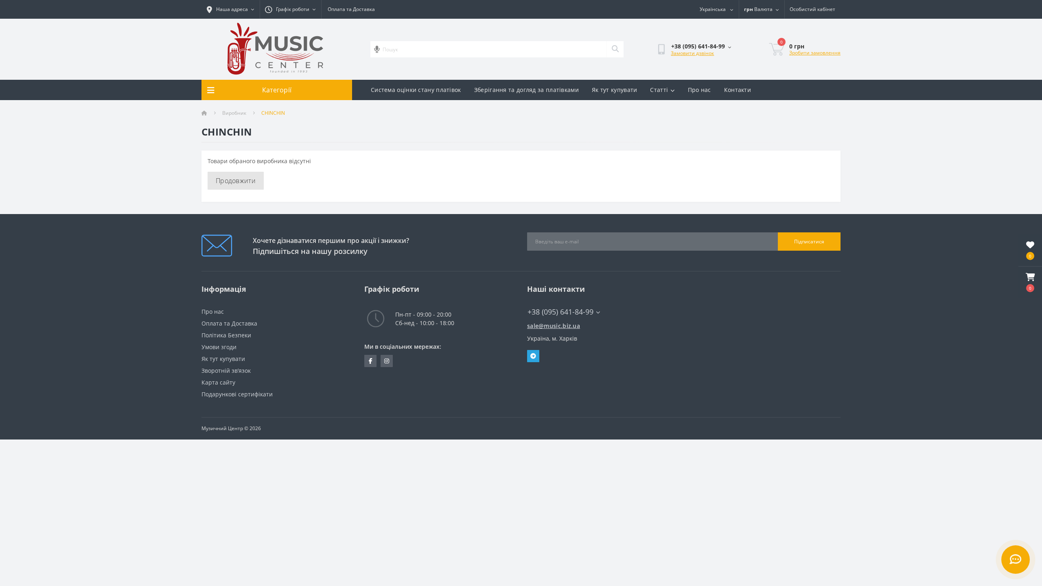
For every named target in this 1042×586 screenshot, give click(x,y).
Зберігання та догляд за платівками (526, 90)
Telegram (533, 356)
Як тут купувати (614, 90)
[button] (1030, 282)
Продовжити (236, 180)
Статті (659, 90)
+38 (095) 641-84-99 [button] (560, 312)
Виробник (234, 112)
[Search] (615, 49)
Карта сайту (218, 382)
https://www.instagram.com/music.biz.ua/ (387, 361)
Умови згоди (218, 347)
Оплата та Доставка (351, 9)
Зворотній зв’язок (226, 370)
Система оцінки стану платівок (416, 90)
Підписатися (809, 241)
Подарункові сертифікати (237, 394)
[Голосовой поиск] (376, 49)
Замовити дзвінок (692, 53)
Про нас (699, 90)
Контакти (737, 90)
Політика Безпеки (226, 335)
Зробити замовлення (815, 52)
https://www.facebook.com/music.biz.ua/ (370, 361)
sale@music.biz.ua (553, 326)
